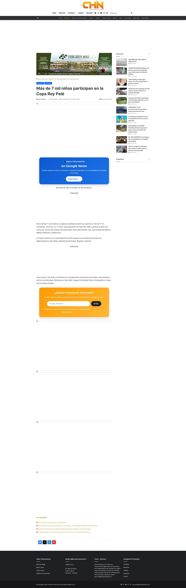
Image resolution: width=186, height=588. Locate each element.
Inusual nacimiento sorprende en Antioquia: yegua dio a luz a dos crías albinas (138, 100)
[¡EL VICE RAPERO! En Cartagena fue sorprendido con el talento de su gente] (121, 139)
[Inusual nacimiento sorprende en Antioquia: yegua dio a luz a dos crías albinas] (121, 100)
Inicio (54, 13)
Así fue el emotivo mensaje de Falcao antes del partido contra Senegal (64, 529)
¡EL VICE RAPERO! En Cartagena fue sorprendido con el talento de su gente (138, 139)
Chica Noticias (42, 99)
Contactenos (40, 570)
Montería (62, 13)
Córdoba (71, 13)
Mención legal (40, 564)
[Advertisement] (93, 36)
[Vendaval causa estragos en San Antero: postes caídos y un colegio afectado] (121, 91)
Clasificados (145, 18)
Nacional (89, 13)
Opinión (97, 18)
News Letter (40, 567)
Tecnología (127, 18)
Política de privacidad (43, 573)
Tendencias (136, 18)
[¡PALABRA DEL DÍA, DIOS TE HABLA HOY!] (121, 62)
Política (115, 18)
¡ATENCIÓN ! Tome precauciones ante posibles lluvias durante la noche (137, 109)
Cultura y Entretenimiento (79, 18)
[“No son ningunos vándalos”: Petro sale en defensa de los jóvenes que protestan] (121, 149)
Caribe (60, 18)
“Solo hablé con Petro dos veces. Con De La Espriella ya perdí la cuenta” (137, 81)
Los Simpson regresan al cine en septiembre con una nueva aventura (138, 118)
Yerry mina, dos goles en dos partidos (52, 522)
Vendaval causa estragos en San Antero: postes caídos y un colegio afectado (139, 91)
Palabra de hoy (106, 18)
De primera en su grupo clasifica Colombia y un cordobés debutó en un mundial (67, 526)
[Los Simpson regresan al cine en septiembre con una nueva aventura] (121, 119)
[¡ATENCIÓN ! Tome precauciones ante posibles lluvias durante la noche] (121, 110)
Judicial (81, 13)
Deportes (67, 18)
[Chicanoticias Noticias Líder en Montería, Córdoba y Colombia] (93, 5)
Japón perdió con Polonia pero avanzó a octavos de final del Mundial (64, 532)
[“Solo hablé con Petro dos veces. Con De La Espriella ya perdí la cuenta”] (121, 82)
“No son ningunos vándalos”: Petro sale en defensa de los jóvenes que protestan (138, 148)
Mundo (91, 18)
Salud (120, 18)
